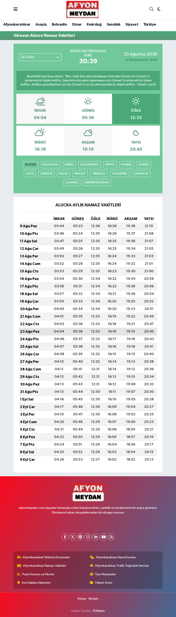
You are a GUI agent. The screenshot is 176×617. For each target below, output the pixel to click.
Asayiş (41, 24)
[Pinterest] (80, 536)
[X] (72, 536)
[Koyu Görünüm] (158, 9)
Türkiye (149, 24)
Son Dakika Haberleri (36, 582)
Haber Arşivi (103, 582)
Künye (82, 598)
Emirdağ (94, 24)
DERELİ (69, 164)
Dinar (77, 24)
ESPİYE (109, 164)
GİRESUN (46, 173)
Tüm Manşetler (105, 574)
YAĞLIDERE (119, 173)
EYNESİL (126, 164)
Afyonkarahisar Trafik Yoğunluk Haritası (122, 565)
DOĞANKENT (89, 164)
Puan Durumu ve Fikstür (38, 574)
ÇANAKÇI (71, 182)
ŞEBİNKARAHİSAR (97, 182)
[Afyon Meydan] (82, 9)
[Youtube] (103, 536)
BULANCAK (50, 164)
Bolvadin (59, 24)
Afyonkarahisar (16, 24)
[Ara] (151, 9)
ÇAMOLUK (141, 173)
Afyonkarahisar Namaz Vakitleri (44, 565)
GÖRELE (143, 164)
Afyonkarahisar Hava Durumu (116, 557)
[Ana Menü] (16, 9)
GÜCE (30, 173)
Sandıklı (113, 24)
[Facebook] (64, 536)
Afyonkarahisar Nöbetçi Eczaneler (46, 557)
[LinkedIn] (95, 536)
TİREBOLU (99, 173)
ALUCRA (30, 164)
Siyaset (131, 24)
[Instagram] (88, 536)
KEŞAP (63, 173)
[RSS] (111, 536)
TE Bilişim (98, 610)
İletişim (93, 598)
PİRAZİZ (79, 173)
